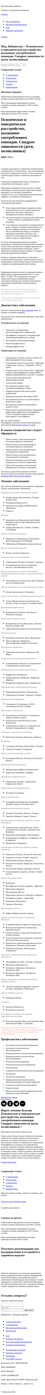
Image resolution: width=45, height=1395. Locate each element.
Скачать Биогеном (13, 1322)
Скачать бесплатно (8, 1162)
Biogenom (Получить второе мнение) (16, 476)
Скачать (4, 37)
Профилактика (12, 87)
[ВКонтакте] (4, 1104)
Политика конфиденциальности (19, 1342)
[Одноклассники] (10, 1104)
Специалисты (11, 81)
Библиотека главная (9, 1097)
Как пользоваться (13, 21)
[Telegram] (16, 1104)
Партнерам (10, 1356)
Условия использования (15, 1345)
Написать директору (14, 1353)
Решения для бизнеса (14, 31)
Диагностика (11, 78)
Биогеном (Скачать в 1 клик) (23, 425)
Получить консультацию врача (13, 1202)
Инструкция (11, 1331)
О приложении (12, 1325)
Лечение (9, 84)
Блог (8, 28)
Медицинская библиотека (16, 24)
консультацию (27, 310)
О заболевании (12, 75)
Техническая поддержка (15, 1350)
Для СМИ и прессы (14, 1359)
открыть (4, 14)
